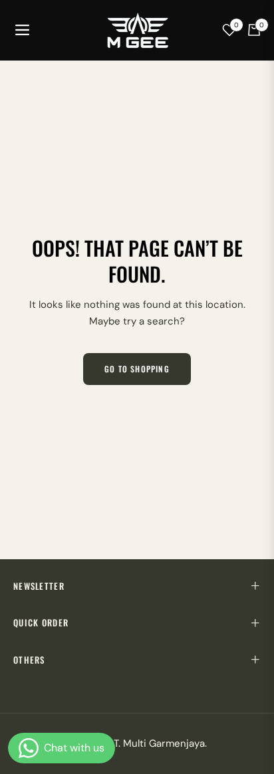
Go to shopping (137, 368)
